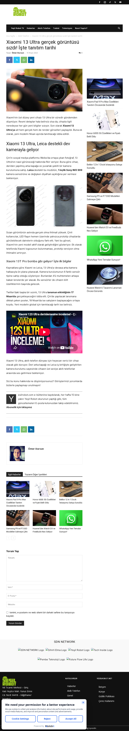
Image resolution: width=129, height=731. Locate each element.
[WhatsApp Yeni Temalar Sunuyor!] (70, 518)
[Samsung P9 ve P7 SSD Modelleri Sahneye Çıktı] (17, 518)
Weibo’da (45, 157)
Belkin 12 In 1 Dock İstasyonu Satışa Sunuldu (104, 166)
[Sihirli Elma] (56, 650)
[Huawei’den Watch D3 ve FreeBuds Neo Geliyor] (44, 518)
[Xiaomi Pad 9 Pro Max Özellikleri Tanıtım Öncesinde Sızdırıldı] (17, 489)
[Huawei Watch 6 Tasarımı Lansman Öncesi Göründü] (105, 275)
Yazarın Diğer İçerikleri (36, 474)
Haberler (31, 28)
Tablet (56, 28)
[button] (119, 28)
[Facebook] (99, 2)
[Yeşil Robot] (79, 650)
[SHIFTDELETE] (31, 650)
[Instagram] (104, 2)
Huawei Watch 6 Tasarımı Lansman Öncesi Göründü (104, 289)
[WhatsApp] (24, 60)
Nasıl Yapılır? (81, 28)
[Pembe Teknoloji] (51, 659)
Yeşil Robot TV (17, 28)
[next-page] (13, 538)
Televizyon (67, 28)
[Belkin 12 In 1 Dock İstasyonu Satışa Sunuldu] (70, 489)
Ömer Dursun (18, 53)
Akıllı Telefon (44, 28)
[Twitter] (115, 2)
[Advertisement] (105, 55)
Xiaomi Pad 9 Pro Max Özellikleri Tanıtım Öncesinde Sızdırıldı (16, 502)
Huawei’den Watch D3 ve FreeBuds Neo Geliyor (104, 229)
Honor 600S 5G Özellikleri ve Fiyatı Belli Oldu (103, 135)
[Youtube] (120, 2)
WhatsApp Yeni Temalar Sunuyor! (103, 260)
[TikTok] (110, 2)
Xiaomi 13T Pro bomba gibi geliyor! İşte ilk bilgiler (38, 261)
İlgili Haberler (14, 474)
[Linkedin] (31, 60)
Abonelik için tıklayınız (19, 407)
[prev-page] (8, 538)
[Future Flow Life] (80, 659)
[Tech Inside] (102, 650)
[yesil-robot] (17, 681)
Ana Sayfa (10, 36)
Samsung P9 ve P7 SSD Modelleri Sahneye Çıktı (103, 198)
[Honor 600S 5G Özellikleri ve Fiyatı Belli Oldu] (44, 489)
